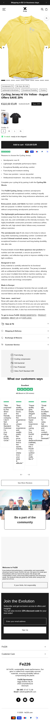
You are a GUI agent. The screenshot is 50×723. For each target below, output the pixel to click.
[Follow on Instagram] (25, 700)
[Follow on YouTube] (32, 700)
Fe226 (25, 664)
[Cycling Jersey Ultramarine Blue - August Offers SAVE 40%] (5, 118)
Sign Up (25, 630)
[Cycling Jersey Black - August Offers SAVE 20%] (15, 118)
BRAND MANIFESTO (28, 315)
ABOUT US (14, 318)
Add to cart (25, 145)
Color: (3, 110)
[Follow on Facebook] (18, 700)
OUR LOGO (26, 318)
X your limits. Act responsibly (25, 585)
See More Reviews (25, 483)
